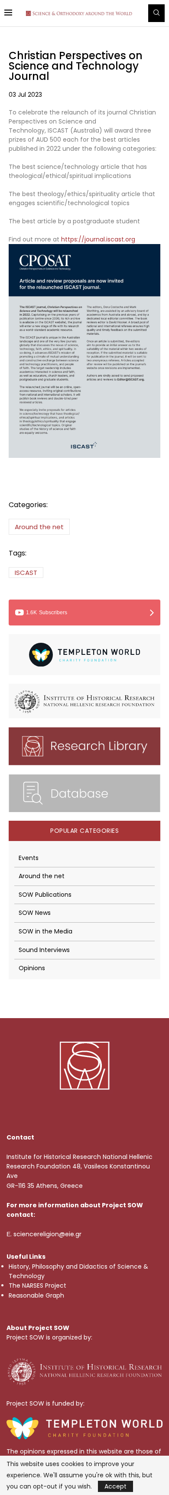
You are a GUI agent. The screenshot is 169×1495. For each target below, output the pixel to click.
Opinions (32, 968)
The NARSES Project (37, 1285)
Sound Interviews (44, 950)
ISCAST (26, 572)
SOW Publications (45, 895)
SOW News (35, 913)
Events (29, 858)
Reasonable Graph (36, 1295)
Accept (115, 1486)
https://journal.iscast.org (98, 239)
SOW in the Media (45, 931)
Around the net (39, 526)
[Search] (156, 13)
